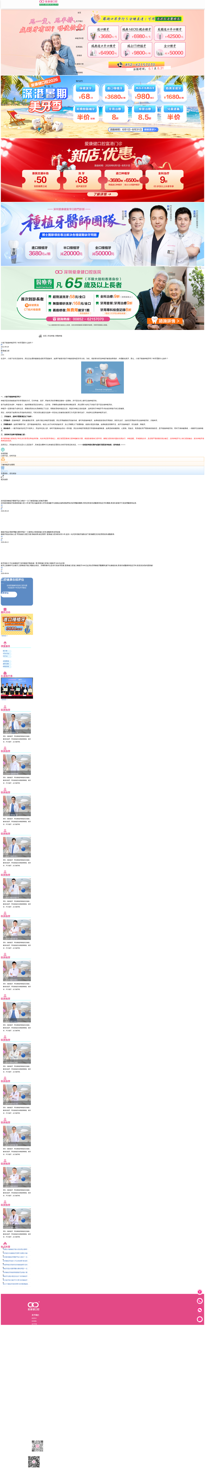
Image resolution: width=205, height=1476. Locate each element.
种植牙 (34, 1341)
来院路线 (79, 72)
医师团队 (79, 47)
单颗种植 (58, 336)
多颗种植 (34, 1347)
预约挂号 (79, 81)
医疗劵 (5, 651)
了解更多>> (4, 636)
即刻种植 (34, 1365)
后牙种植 (34, 1352)
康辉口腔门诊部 (37, 1379)
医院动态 (34, 1332)
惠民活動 (6, 664)
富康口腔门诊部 (37, 1382)
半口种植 (34, 1355)
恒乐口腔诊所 (37, 1385)
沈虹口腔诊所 (31, 1413)
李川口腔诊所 (31, 1401)
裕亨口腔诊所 (31, 1407)
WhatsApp (6, 653)
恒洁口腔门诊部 (37, 1391)
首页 (79, 13)
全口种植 (34, 1363)
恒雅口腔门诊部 (37, 1394)
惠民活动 (34, 1330)
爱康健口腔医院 (37, 1376)
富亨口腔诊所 (31, 1410)
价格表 (79, 55)
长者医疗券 (79, 64)
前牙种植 (34, 1349)
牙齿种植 (51, 336)
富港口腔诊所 (37, 1388)
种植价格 (6, 666)
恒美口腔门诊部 (32, 1416)
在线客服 (6, 661)
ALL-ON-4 (35, 1368)
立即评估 (5, 593)
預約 (22, 724)
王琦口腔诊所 (31, 1404)
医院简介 (34, 1318)
